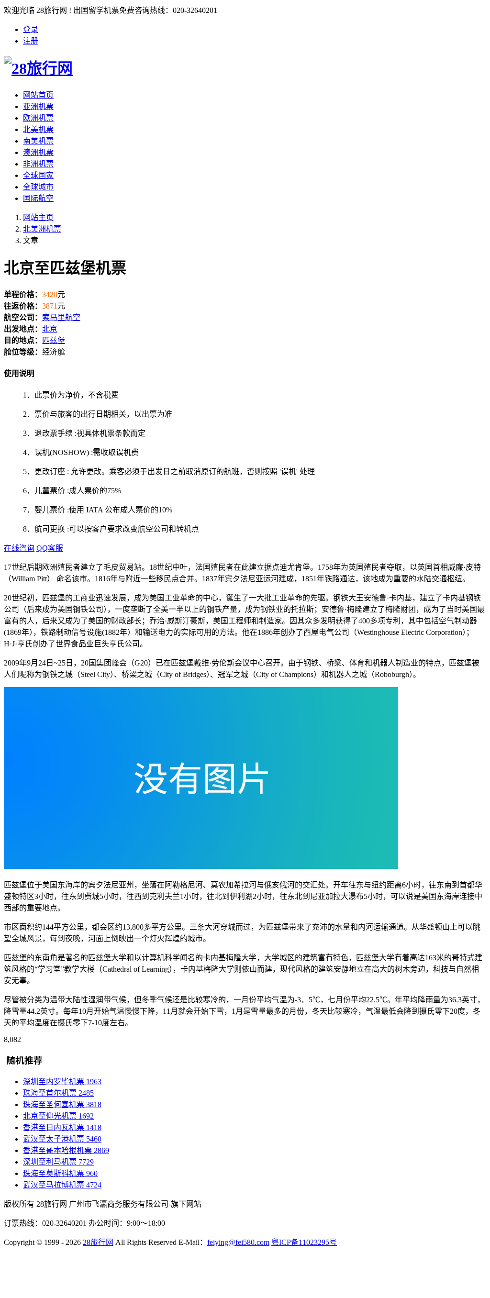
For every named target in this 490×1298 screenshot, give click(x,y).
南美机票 (38, 141)
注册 (30, 41)
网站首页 (38, 95)
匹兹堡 (53, 340)
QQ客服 (49, 548)
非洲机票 (38, 164)
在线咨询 (19, 548)
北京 (49, 329)
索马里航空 (61, 317)
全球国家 (38, 175)
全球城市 (38, 187)
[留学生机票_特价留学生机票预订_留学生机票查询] (245, 67)
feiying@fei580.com (238, 1242)
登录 (30, 29)
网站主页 (38, 217)
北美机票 (38, 129)
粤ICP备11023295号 (304, 1242)
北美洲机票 (42, 229)
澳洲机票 (38, 152)
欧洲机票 (38, 118)
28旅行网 (98, 1242)
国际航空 (38, 198)
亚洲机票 (38, 106)
